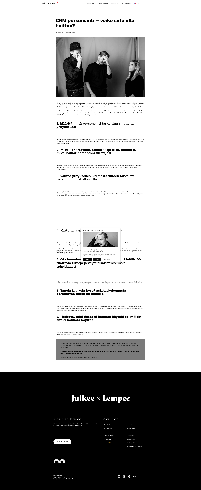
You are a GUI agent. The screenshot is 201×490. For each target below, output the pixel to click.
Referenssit (107, 439)
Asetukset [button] (107, 259)
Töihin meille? (131, 428)
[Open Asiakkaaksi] (95, 4)
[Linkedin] (119, 476)
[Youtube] (134, 476)
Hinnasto (129, 425)
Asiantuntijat (108, 428)
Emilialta (94, 357)
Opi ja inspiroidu (109, 435)
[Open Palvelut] (117, 4)
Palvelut (106, 432)
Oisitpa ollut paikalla (133, 432)
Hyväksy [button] (87, 259)
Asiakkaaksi (107, 425)
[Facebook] (129, 476)
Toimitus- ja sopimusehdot (135, 446)
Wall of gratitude (132, 443)
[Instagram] (124, 476)
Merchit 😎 (107, 443)
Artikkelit (73, 32)
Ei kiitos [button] (97, 259)
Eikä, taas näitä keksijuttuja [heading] (93, 230)
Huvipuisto (130, 435)
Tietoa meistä (131, 439)
